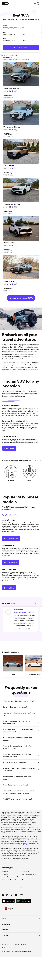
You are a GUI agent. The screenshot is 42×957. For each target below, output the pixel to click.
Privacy (23, 944)
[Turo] (5, 3)
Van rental (5, 874)
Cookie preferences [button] (8, 948)
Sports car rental (27, 877)
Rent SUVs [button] (9, 448)
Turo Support (27, 845)
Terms (17, 944)
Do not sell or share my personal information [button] (16, 951)
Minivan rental (26, 880)
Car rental (4, 55)
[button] (36, 3)
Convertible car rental (29, 874)
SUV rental (25, 871)
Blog (21, 894)
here (37, 840)
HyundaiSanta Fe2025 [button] (23, 612)
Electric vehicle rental (9, 880)
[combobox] (21, 27)
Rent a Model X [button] (10, 562)
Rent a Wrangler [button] (11, 539)
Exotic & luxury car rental (10, 877)
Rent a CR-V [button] (9, 588)
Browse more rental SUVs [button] (21, 298)
